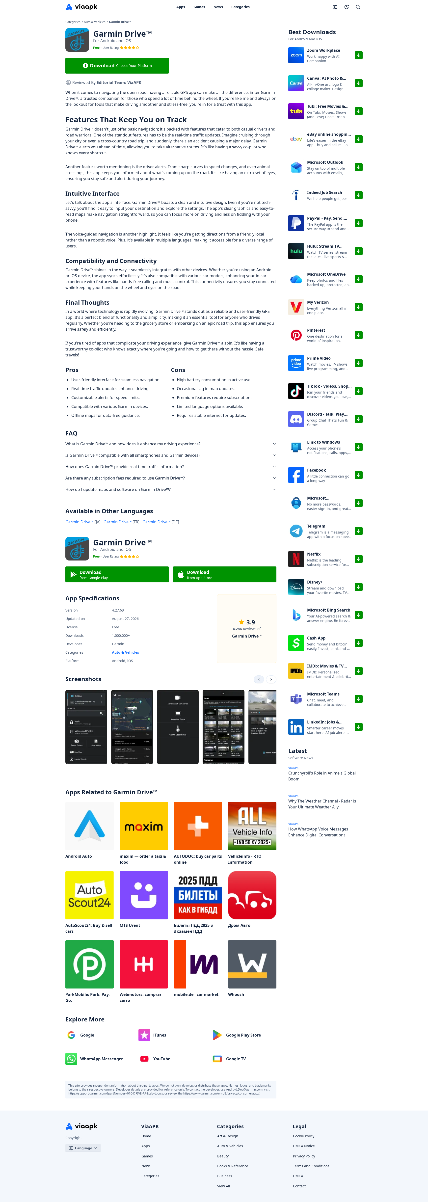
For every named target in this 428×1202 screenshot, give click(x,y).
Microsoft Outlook (325, 162)
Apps (180, 6)
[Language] (335, 7)
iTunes (159, 1035)
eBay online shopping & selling (328, 137)
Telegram (316, 526)
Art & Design (227, 1136)
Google (87, 1035)
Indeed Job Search (324, 192)
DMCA (298, 1176)
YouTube (161, 1059)
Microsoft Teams (323, 694)
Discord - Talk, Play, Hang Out (326, 417)
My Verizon (318, 302)
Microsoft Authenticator (321, 501)
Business (224, 1176)
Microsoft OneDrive (326, 274)
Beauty (223, 1156)
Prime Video (319, 358)
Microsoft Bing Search (328, 610)
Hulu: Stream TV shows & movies (323, 249)
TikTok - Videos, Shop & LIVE (327, 389)
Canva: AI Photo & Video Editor (325, 81)
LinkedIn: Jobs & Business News (323, 725)
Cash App (316, 638)
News (218, 6)
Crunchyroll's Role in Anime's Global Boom (322, 776)
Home (146, 1136)
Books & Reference (232, 1166)
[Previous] (259, 679)
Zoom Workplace (323, 50)
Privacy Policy (304, 1156)
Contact (299, 1186)
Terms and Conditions (311, 1166)
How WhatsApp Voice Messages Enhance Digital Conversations (318, 832)
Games (199, 6)
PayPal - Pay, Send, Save (325, 221)
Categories (240, 6)
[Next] (271, 679)
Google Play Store (243, 1035)
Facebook (316, 470)
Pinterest (316, 330)
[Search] (358, 7)
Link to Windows (323, 442)
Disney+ (315, 582)
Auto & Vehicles (95, 22)
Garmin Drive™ (83, 522)
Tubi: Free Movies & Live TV (326, 109)
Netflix (314, 554)
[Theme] (346, 7)
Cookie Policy (303, 1136)
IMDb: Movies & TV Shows (325, 669)
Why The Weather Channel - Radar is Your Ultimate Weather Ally (322, 804)
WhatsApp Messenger (101, 1059)
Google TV (236, 1059)
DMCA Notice (304, 1146)
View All (223, 1186)
